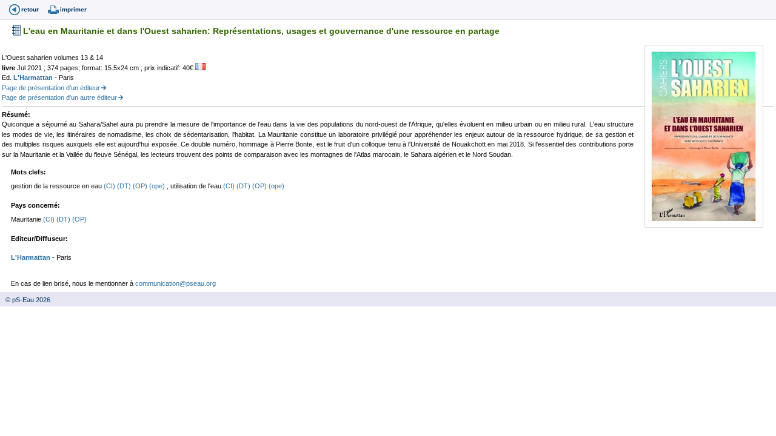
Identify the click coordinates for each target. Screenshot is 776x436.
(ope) (158, 186)
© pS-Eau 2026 (25, 299)
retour (30, 9)
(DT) (125, 186)
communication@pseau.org (175, 283)
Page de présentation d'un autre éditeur (59, 97)
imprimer (73, 9)
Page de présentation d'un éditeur (51, 87)
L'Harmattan (34, 77)
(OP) (141, 186)
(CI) (110, 186)
